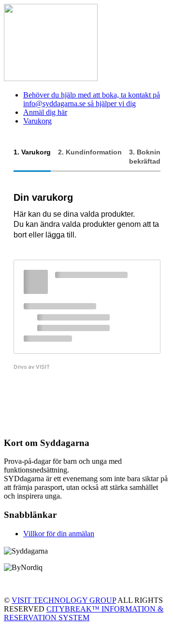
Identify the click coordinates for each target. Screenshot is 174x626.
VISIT (43, 366)
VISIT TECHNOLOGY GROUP (64, 600)
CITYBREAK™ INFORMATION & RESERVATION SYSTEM (83, 613)
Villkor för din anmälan (58, 533)
